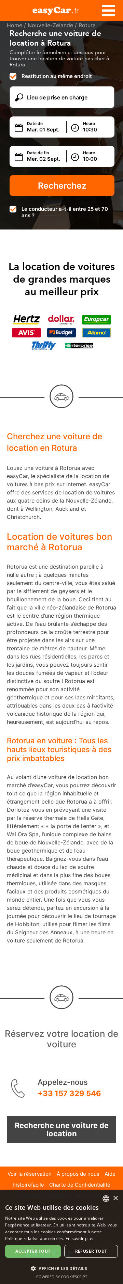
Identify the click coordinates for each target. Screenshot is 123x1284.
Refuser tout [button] (91, 1251)
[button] (61, 1268)
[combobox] (105, 1198)
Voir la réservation (30, 1174)
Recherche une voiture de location (62, 1129)
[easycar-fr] (61, 9)
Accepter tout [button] (32, 1251)
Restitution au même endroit (57, 76)
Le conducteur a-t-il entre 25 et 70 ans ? (65, 212)
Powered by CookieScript (61, 1276)
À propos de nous (78, 1174)
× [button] (115, 1198)
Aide (110, 1174)
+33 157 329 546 (69, 1093)
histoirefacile (28, 1185)
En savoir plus (79, 1238)
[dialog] (61, 1237)
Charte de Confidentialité (79, 1185)
